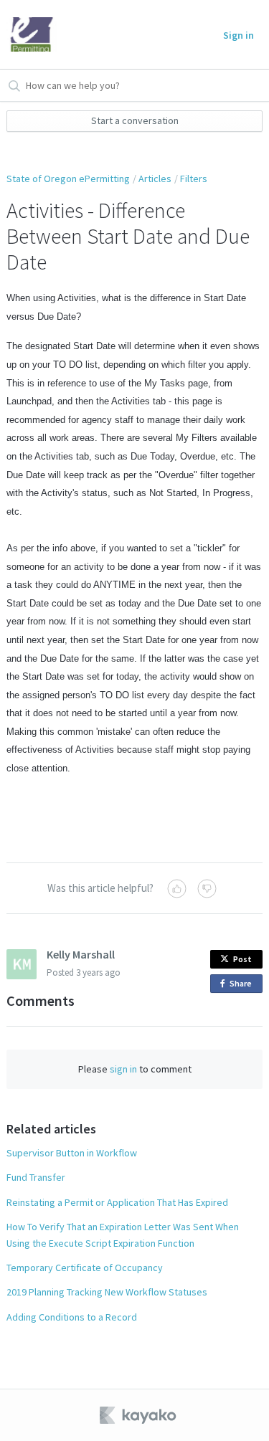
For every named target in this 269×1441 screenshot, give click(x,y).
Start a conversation (135, 120)
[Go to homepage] (31, 34)
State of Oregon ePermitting (68, 178)
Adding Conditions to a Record (71, 1317)
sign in (123, 1068)
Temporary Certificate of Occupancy (84, 1267)
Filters (193, 178)
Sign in (238, 35)
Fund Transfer (35, 1177)
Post (242, 958)
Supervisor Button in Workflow (71, 1152)
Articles (154, 178)
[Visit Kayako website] (139, 1415)
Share (243, 985)
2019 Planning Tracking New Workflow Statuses (106, 1291)
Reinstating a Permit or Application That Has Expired (117, 1202)
